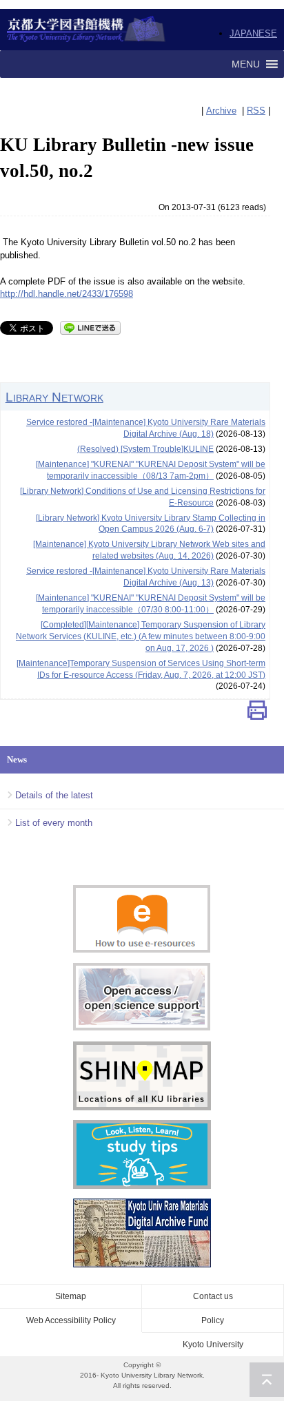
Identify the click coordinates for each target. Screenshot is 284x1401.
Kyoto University (213, 1344)
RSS (256, 110)
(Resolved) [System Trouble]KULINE (145, 449)
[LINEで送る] (90, 327)
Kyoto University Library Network (86, 29)
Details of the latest (54, 795)
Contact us (213, 1296)
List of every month (53, 823)
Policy (212, 1320)
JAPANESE (253, 33)
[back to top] (267, 1379)
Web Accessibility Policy (71, 1320)
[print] (257, 713)
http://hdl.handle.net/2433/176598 (66, 294)
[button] (246, 64)
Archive (221, 110)
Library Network (54, 396)
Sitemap (70, 1296)
